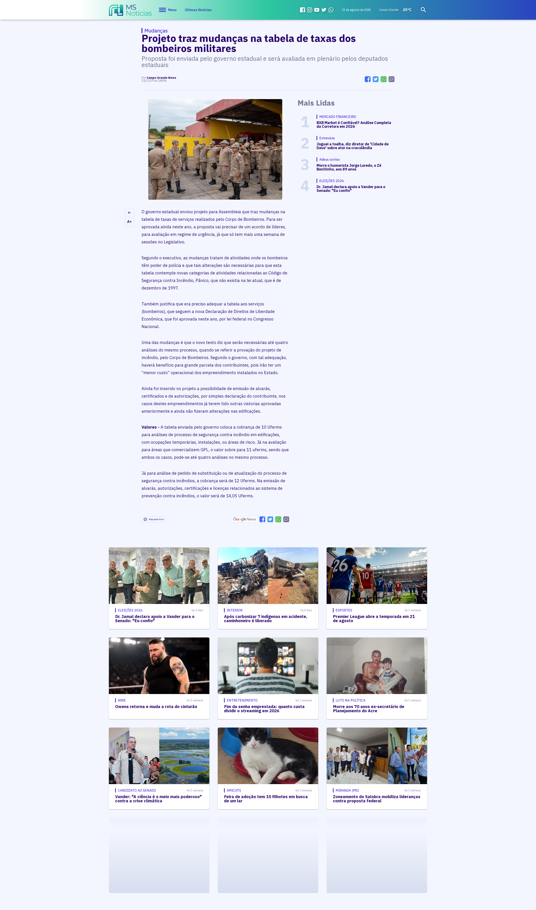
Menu (172, 10)
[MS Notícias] (130, 12)
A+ (129, 221)
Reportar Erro (156, 519)
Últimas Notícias (198, 10)
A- (129, 213)
